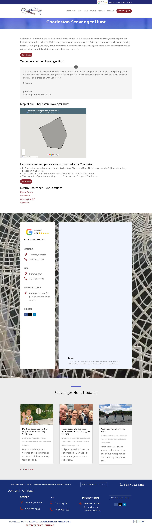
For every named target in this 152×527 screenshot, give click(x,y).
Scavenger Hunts (37, 442)
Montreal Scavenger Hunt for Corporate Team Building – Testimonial (35, 431)
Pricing (93, 11)
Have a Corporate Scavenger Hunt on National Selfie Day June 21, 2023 (76, 431)
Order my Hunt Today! (93, 484)
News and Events (70, 442)
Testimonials (25, 445)
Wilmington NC (27, 199)
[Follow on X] (30, 314)
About (101, 11)
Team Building (47, 442)
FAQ (79, 11)
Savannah (25, 195)
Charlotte (24, 202)
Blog (85, 11)
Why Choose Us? (18, 485)
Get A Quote (26, 55)
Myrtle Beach (26, 192)
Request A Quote (124, 11)
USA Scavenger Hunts (73, 445)
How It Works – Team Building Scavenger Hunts (49, 485)
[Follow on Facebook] (26, 314)
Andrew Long (27, 438)
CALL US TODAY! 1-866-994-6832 (120, 2)
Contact (110, 11)
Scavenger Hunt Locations (118, 439)
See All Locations (120, 497)
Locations (70, 11)
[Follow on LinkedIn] (34, 314)
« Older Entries (27, 469)
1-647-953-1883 (133, 485)
